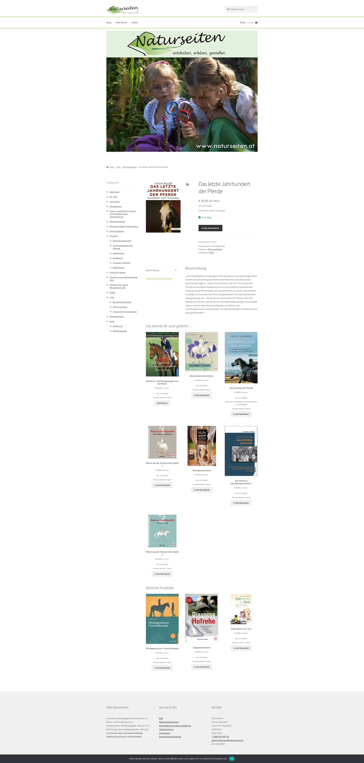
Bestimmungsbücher (122, 241)
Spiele (112, 292)
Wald (112, 321)
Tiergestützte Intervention (125, 311)
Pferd (211, 252)
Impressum (164, 733)
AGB (161, 718)
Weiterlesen (162, 403)
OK (231, 758)
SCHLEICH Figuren (117, 272)
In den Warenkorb (210, 228)
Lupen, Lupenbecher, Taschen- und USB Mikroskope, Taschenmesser (123, 214)
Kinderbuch (118, 258)
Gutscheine (115, 201)
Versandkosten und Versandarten (175, 725)
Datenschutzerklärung (170, 736)
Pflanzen (114, 236)
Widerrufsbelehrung (168, 722)
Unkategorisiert (117, 316)
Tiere (118, 167)
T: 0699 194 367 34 (220, 736)
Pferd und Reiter (130, 167)
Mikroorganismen (117, 221)
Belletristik (114, 192)
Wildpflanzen (119, 267)
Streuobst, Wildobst (122, 263)
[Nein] (360, 758)
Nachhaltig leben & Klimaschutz (124, 226)
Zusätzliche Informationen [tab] (159, 278)
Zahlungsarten (166, 729)
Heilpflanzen (118, 253)
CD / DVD (113, 196)
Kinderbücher (115, 206)
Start (112, 167)
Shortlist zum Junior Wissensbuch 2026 (119, 286)
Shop (108, 22)
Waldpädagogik (120, 331)
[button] (187, 184)
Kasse (134, 22)
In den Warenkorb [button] (201, 395)
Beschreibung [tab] (152, 270)
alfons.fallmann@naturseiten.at (227, 740)
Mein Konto (121, 22)
